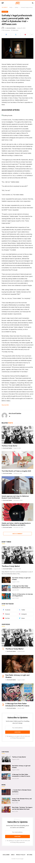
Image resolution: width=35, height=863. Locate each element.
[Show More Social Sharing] (31, 34)
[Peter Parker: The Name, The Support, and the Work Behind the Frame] (6, 809)
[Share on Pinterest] (25, 34)
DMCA (12, 854)
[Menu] (3, 3)
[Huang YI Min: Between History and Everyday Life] (6, 801)
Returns (29, 854)
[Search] (32, 3)
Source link (5, 405)
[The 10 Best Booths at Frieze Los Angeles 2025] (17, 460)
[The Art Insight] (17, 3)
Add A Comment (17, 533)
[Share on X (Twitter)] (15, 34)
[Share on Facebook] (6, 34)
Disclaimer (6, 854)
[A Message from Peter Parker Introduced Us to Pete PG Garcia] (6, 588)
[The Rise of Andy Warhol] (17, 435)
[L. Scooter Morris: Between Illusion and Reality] (6, 792)
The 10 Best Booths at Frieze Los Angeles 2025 (16, 471)
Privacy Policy (15, 738)
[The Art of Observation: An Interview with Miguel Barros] (6, 596)
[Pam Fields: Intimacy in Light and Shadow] (6, 580)
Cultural (4, 11)
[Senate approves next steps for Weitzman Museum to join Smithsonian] (17, 485)
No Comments (6, 30)
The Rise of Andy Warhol (9, 446)
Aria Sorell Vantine (11, 28)
